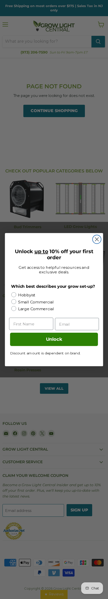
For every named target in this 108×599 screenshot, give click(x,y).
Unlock (54, 339)
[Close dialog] (96, 239)
